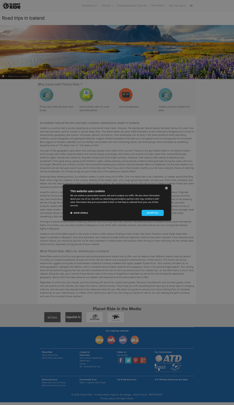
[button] (79, 212)
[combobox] (166, 188)
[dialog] (117, 202)
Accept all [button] (153, 212)
